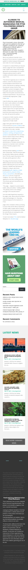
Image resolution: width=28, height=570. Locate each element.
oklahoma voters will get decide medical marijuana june (12, 356)
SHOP (18, 4)
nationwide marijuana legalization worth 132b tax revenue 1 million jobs (13, 420)
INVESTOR (14, 4)
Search (4, 286)
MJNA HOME (8, 4)
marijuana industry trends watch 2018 (12, 314)
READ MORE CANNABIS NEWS (14, 441)
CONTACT (23, 4)
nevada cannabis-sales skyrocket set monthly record (11, 388)
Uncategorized (16, 359)
